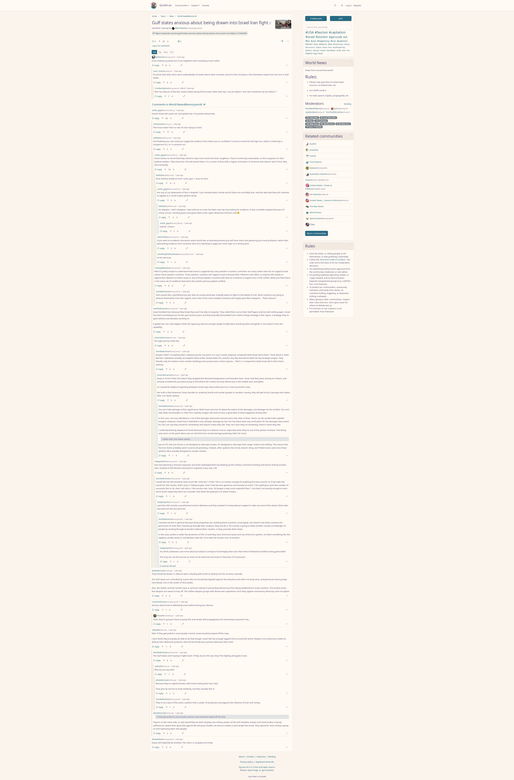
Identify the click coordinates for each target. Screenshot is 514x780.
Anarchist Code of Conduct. (333, 259)
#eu (307, 40)
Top (159, 52)
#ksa (330, 44)
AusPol (312, 143)
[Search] (335, 5)
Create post (316, 18)
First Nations (315, 162)
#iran (333, 41)
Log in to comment (161, 45)
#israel (310, 37)
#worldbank (331, 50)
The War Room (316, 206)
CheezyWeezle (167, 267)
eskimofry (168, 237)
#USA (309, 32)
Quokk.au (166, 5)
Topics (163, 16)
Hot (154, 52)
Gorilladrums (168, 291)
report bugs (252, 770)
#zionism (322, 37)
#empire (316, 50)
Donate (205, 5)
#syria (325, 47)
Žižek (312, 224)
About (241, 756)
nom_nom (162, 71)
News (171, 16)
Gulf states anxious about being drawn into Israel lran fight (210, 22)
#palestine (342, 41)
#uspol (323, 50)
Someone (162, 124)
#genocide (335, 37)
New (166, 52)
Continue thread (168, 566)
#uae (315, 44)
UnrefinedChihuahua (175, 254)
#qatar (319, 47)
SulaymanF (166, 461)
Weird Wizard (188, 28)
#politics (308, 50)
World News (315, 212)
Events (312, 155)
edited (187, 88)
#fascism (321, 32)
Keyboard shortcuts (265, 761)
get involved (267, 770)
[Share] (282, 41)
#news (347, 44)
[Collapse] (181, 65)
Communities (181, 5)
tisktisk (162, 137)
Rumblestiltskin (317, 108)
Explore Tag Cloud (313, 53)
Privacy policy (246, 761)
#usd (313, 40)
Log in (349, 5)
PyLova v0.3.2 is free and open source (257, 767)
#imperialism (338, 44)
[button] (328, 63)
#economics (310, 47)
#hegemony (323, 40)
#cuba (339, 50)
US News (318, 194)
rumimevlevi (165, 601)
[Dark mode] (342, 5)
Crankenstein (167, 88)
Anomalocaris (165, 337)
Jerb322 (165, 57)
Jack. (340, 108)
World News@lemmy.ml (187, 16)
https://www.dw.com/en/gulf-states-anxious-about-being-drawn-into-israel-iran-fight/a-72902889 (200, 33)
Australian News (322, 174)
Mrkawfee (162, 739)
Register (357, 5)
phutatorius (162, 570)
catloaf (159, 629)
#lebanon (323, 44)
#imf (344, 50)
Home (154, 16)
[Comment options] (287, 65)
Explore (195, 5)
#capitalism (337, 32)
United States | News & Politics (328, 200)
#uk (345, 37)
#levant (308, 44)
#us (348, 50)
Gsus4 (165, 615)
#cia (330, 47)
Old (171, 52)
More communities (316, 233)
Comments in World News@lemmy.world (177, 104)
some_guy (163, 110)
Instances (261, 756)
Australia (313, 149)
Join (341, 18)
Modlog (347, 103)
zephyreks (314, 112)
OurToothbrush (338, 112)
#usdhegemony (339, 47)
